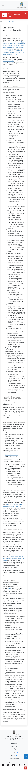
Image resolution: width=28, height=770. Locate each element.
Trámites (13, 755)
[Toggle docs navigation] (25, 14)
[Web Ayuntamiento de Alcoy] (21, 5)
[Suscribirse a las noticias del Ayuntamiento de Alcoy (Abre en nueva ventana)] (24, 765)
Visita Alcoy (13, 753)
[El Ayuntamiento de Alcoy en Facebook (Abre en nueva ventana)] (3, 765)
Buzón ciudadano (14, 758)
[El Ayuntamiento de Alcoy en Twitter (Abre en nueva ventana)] (9, 765)
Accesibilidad (13, 22)
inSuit (9, 588)
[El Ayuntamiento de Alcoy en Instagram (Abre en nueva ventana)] (19, 765)
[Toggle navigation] (3, 5)
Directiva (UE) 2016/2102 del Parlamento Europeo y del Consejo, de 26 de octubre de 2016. (14, 52)
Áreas (6, 22)
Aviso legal (14, 749)
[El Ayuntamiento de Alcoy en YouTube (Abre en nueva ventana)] (14, 765)
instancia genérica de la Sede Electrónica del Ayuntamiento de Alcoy (12, 506)
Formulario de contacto (11, 455)
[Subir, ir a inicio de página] (25, 768)
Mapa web (14, 746)
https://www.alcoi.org (9, 61)
